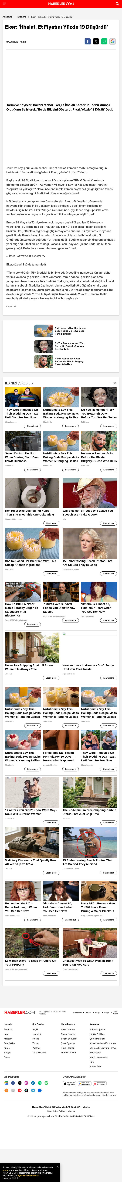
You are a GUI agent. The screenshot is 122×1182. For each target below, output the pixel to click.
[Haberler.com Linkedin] (33, 1083)
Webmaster (95, 1052)
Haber (50, 1111)
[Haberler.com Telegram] (33, 1090)
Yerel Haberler (39, 1052)
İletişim (97, 1012)
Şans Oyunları (68, 1043)
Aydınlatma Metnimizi (28, 1175)
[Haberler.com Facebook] (13, 1083)
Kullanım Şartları (97, 1029)
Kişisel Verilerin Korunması (103, 1043)
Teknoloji (36, 1034)
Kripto (7, 1047)
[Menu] (4, 4)
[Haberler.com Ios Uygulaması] (69, 1083)
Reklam (88, 1012)
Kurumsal (94, 1024)
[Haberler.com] (20, 1012)
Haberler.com (68, 1024)
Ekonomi (21, 16)
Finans (35, 1038)
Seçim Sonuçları (69, 1038)
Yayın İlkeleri (115, 1012)
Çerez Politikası (97, 1038)
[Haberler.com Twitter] (19, 1083)
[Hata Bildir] (54, 1116)
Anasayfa (7, 16)
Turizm (35, 1043)
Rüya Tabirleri (68, 1047)
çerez (5, 1170)
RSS (92, 1061)
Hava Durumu (68, 1029)
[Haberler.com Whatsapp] (39, 1083)
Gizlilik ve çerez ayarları (38, 1116)
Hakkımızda (77, 1012)
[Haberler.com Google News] (6, 1083)
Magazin (8, 1038)
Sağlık (35, 1029)
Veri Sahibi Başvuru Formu (103, 1047)
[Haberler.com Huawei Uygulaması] (100, 1083)
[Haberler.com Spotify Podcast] (46, 1083)
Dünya (7, 1057)
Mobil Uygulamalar (99, 1057)
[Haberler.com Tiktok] (26, 1090)
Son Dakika (9, 1043)
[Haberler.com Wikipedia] (13, 1090)
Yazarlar (36, 1047)
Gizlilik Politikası (97, 1034)
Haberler (8, 1024)
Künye (106, 1012)
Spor (6, 1034)
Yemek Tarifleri (68, 1052)
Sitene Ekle (95, 1066)
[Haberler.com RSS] (6, 1090)
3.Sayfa (7, 1052)
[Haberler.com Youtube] (19, 1090)
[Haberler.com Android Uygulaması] (85, 1083)
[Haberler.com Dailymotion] (39, 1090)
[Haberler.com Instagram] (26, 1083)
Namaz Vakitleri (68, 1034)
